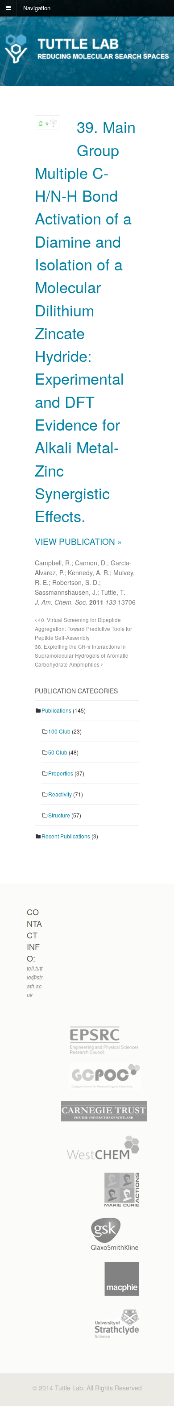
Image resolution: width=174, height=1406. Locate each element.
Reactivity (60, 794)
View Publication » (78, 541)
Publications (56, 710)
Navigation (36, 7)
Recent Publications (65, 836)
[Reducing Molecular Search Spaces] (87, 62)
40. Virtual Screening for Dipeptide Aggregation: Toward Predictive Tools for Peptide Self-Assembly (83, 628)
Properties (60, 773)
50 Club (57, 752)
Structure (59, 815)
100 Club (59, 731)
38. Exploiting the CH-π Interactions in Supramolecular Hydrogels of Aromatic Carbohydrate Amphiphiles (81, 655)
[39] (47, 122)
